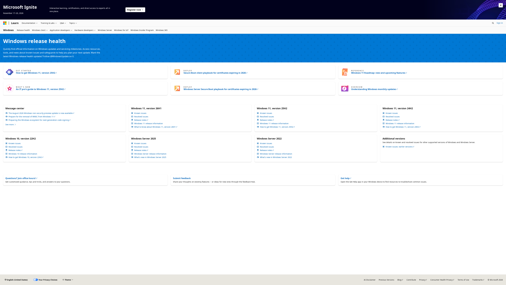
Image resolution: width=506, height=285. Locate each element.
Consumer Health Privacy (441, 280)
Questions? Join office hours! (20, 178)
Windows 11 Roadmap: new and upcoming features (378, 73)
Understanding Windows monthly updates (373, 89)
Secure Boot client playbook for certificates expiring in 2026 (215, 73)
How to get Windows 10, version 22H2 (25, 157)
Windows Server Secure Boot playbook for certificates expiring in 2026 (220, 89)
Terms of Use (463, 280)
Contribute (411, 280)
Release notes (140, 120)
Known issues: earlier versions (399, 147)
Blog (399, 280)
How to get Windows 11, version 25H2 (35, 73)
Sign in (500, 23)
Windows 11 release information (148, 123)
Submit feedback (182, 178)
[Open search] (493, 23)
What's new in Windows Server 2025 (150, 157)
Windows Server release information (150, 154)
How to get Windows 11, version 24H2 (402, 127)
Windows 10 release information (23, 154)
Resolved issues (141, 116)
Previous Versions (386, 280)
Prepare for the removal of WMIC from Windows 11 (31, 116)
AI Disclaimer (370, 280)
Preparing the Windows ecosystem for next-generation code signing (39, 120)
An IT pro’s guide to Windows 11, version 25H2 (40, 89)
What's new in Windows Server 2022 (276, 157)
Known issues (140, 113)
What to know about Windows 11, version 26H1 (155, 127)
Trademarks (477, 280)
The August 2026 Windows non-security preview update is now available (41, 113)
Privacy (422, 280)
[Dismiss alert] (501, 5)
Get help (345, 178)
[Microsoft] (5, 23)
